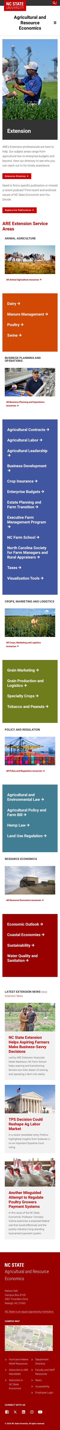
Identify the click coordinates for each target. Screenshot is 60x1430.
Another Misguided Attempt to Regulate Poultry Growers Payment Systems (26, 1199)
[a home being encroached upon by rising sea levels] (30, 880)
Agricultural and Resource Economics (30, 23)
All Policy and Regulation (24, 771)
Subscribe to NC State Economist (16, 1384)
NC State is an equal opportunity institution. (29, 1311)
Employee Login (44, 1392)
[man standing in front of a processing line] (30, 382)
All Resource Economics (24, 900)
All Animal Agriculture (23, 279)
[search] (55, 3)
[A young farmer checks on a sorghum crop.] (30, 622)
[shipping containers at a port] (30, 751)
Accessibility (42, 1386)
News (38, 1380)
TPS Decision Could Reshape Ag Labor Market (26, 1124)
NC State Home (15, 5)
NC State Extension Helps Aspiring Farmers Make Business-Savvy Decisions (29, 1044)
